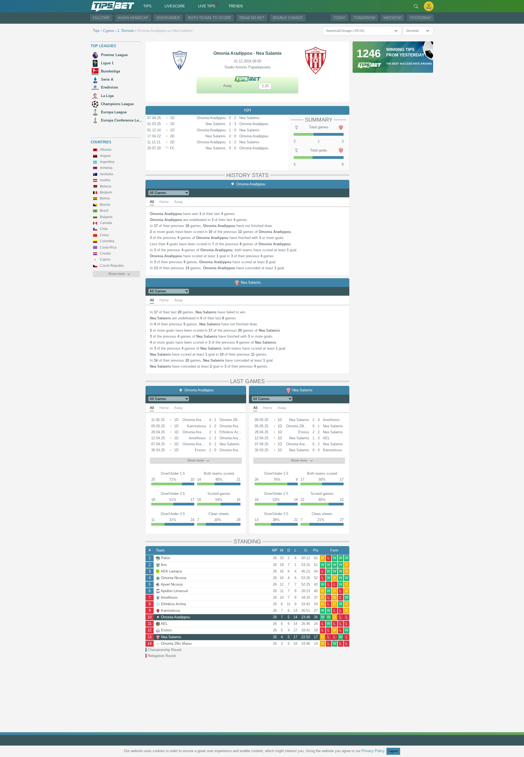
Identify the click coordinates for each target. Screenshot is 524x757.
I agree (393, 751)
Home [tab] (164, 202)
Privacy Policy (373, 751)
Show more (116, 274)
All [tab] (152, 202)
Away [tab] (178, 202)
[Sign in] (429, 6)
